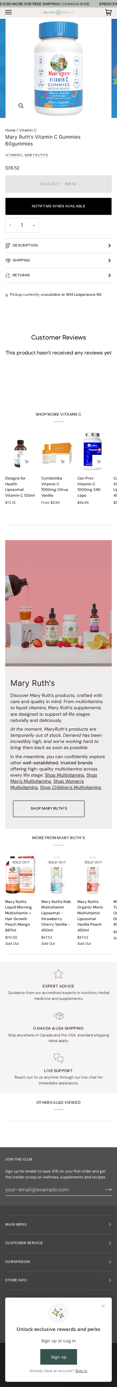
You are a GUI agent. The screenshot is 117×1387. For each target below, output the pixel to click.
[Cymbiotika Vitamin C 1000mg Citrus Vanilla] (56, 451)
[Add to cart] (98, 461)
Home (10, 130)
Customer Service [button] (24, 1243)
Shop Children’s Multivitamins (70, 788)
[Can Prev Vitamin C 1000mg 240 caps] (92, 451)
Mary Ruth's (36, 155)
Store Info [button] (16, 1280)
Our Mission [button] (17, 1262)
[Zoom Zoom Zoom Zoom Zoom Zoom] (58, 68)
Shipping (21, 260)
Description (25, 245)
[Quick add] (62, 461)
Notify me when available (58, 206)
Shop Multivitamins (64, 775)
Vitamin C (27, 130)
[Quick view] (26, 461)
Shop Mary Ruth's (49, 808)
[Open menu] (15, 12)
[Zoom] (21, 105)
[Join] (103, 1190)
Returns (21, 275)
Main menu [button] (16, 1224)
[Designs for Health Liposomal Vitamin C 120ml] (20, 451)
